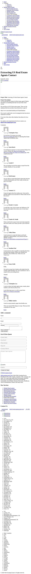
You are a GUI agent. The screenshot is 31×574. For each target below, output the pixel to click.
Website (2, 325)
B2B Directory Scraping (12, 25)
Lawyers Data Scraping (12, 19)
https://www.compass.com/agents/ (12, 291)
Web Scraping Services (12, 8)
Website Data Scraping (9, 7)
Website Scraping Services (10, 26)
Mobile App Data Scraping (13, 17)
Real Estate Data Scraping (13, 18)
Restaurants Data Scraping (13, 23)
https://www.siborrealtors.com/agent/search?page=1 (16, 239)
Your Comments (5, 329)
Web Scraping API (11, 12)
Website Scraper (10, 11)
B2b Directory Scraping (9, 401)
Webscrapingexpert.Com (6, 375)
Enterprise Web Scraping (12, 10)
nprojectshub (5, 34)
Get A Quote (7, 29)
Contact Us (9, 6)
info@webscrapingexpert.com (16, 34)
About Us (9, 4)
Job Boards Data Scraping (13, 21)
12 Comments (5, 80)
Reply (5, 140)
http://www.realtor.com (9, 136)
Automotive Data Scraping (13, 22)
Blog (5, 28)
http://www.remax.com (19, 151)
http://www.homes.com (20, 152)
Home (5, 2)
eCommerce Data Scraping (13, 15)
